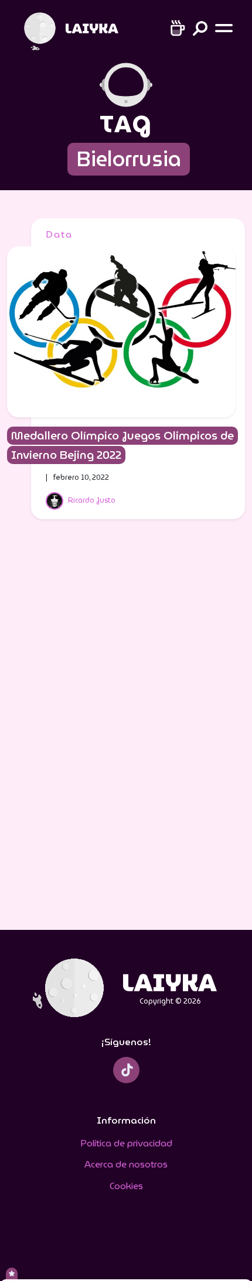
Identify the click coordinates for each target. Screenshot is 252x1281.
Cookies (126, 1186)
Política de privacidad (126, 1143)
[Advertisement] (126, 732)
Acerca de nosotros (126, 1164)
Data (59, 234)
